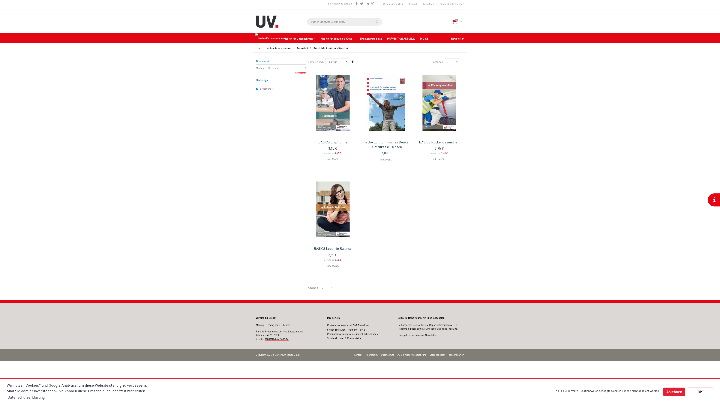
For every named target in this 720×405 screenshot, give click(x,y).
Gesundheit (302, 48)
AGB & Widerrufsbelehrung (412, 354)
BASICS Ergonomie (332, 142)
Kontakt (412, 3)
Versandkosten (437, 354)
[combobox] (344, 22)
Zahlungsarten (456, 354)
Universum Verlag (393, 3)
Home (259, 48)
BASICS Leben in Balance (333, 248)
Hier (400, 335)
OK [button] (700, 391)
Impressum (372, 354)
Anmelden (428, 3)
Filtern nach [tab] (262, 61)
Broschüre (267, 88)
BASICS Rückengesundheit (439, 142)
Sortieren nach (316, 61)
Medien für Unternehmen (279, 48)
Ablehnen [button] (674, 391)
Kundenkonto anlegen (452, 3)
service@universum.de (277, 338)
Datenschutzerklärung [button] (26, 397)
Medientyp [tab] (262, 80)
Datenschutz (387, 354)
